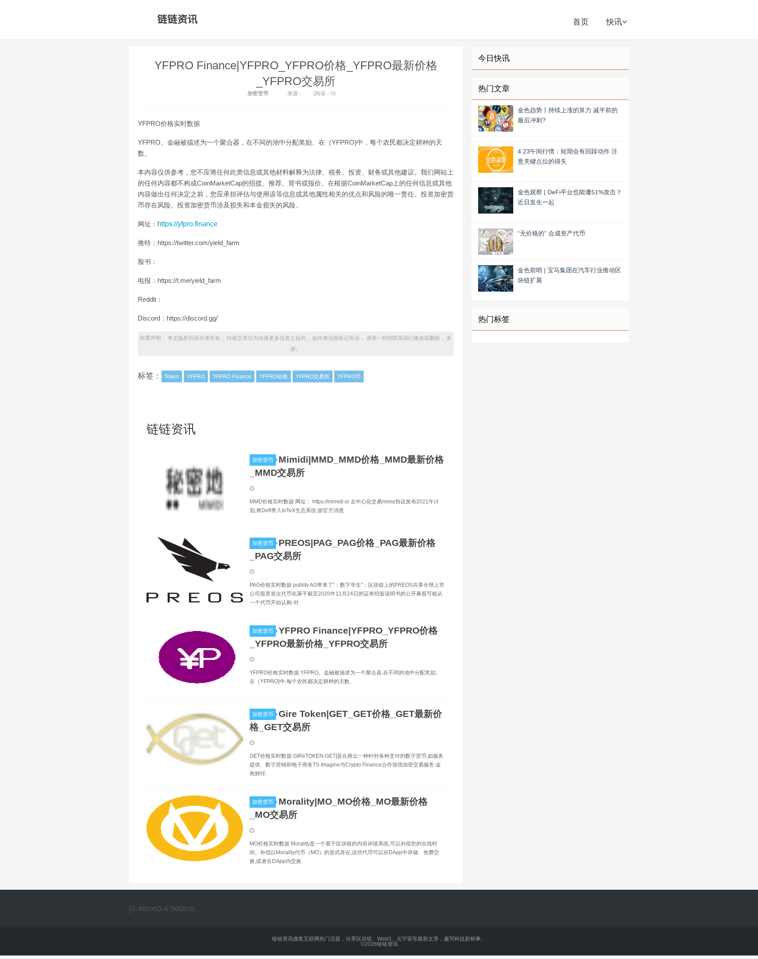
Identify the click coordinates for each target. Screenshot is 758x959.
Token (171, 377)
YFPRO (196, 377)
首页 (581, 22)
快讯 (614, 22)
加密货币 (257, 93)
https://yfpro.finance (187, 224)
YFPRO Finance (232, 377)
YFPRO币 (349, 377)
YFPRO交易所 (312, 377)
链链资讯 (176, 20)
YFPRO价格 (273, 377)
